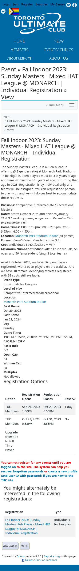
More (24, 545)
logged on (8, 467)
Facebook (74, 5)
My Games (57, 4)
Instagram (3, 11)
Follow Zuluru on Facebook (41, 560)
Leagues (42, 4)
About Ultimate (19, 58)
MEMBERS (19, 49)
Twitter (68, 5)
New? (59, 41)
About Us (58, 58)
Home (19, 41)
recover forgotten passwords (22, 471)
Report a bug (52, 556)
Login (7, 4)
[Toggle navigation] (72, 105)
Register (27, 4)
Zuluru (20, 556)
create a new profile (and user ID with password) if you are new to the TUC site (39, 475)
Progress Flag (14, 11)
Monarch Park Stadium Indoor (36, 236)
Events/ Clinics (58, 49)
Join (16, 4)
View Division (10, 545)
